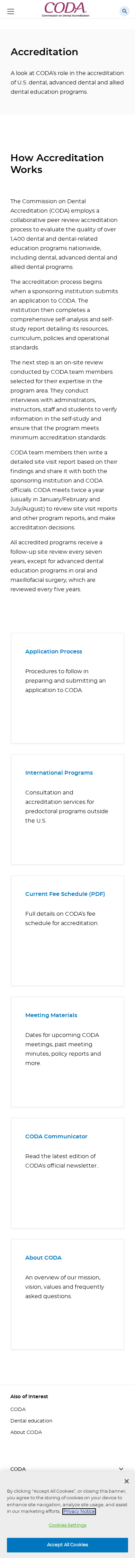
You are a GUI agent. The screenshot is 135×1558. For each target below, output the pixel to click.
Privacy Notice (79, 1511)
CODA (18, 1409)
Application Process (53, 651)
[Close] (126, 1481)
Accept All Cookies (67, 1545)
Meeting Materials (51, 1015)
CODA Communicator (56, 1136)
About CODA (43, 1258)
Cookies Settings (67, 1525)
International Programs (59, 773)
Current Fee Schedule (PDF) (65, 894)
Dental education (31, 1421)
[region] (67, 1515)
